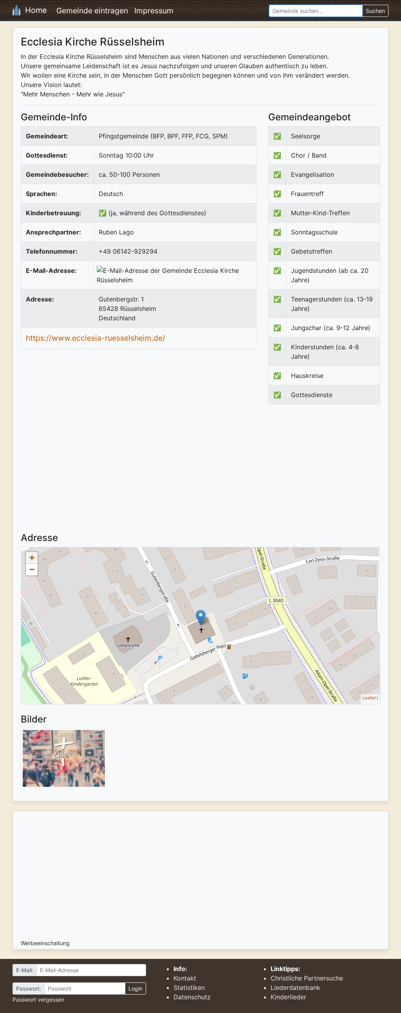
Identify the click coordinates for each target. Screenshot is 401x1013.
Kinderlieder (288, 997)
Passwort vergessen (38, 999)
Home (33, 10)
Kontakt (184, 978)
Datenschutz (192, 997)
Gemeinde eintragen (92, 10)
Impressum (153, 10)
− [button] (31, 569)
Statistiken (189, 987)
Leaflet (369, 697)
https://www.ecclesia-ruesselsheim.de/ (95, 338)
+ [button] (31, 558)
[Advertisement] (334, 475)
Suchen (375, 10)
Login (135, 988)
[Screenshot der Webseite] (64, 760)
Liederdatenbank (295, 987)
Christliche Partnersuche (307, 978)
